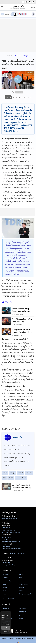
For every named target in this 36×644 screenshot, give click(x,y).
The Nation (6, 608)
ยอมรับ (6, 628)
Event (4, 594)
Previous (4, 487)
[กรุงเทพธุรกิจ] (18, 7)
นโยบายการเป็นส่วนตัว (25, 594)
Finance (21, 574)
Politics (5, 587)
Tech (20, 577)
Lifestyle (21, 587)
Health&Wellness (24, 584)
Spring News (22, 615)
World (4, 584)
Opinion (21, 591)
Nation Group (23, 608)
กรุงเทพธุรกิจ (22, 611)
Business (18, 56)
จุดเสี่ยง (10, 478)
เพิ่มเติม (6, 624)
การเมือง (4, 473)
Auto (20, 581)
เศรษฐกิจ (26, 56)
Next (31, 487)
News (4, 591)
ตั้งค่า (5, 632)
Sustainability (7, 581)
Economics (6, 574)
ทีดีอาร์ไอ (20, 473)
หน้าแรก (9, 56)
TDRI (4, 478)
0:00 (6, 14)
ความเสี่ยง (29, 473)
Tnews (21, 618)
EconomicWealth (21, 478)
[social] (23, 2)
